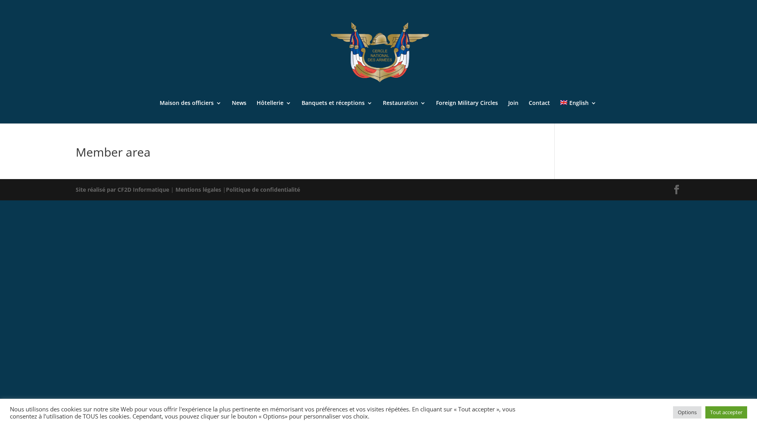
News (239, 103)
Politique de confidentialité (263, 189)
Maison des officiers (187, 103)
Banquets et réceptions (333, 103)
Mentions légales (199, 189)
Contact (539, 103)
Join (513, 103)
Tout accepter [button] (726, 412)
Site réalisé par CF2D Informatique (123, 189)
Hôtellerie (270, 103)
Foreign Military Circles (467, 103)
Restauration (400, 103)
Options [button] (687, 412)
